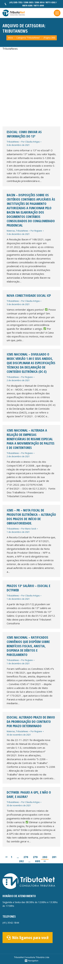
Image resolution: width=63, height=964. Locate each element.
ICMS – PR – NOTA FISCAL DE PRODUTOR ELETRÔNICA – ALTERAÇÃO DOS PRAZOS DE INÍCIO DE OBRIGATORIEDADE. (31, 516)
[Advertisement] (31, 88)
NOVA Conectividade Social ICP (29, 295)
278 (26, 857)
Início (10, 37)
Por (30, 141)
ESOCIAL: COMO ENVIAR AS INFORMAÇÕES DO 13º (24, 134)
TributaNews (13, 141)
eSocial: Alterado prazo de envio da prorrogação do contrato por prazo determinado (31, 721)
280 (44, 857)
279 (35, 857)
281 (54, 857)
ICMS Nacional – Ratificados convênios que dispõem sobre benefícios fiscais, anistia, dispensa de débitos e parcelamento (28, 646)
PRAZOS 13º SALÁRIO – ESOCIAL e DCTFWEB (28, 588)
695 (37, 861)
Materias (11, 230)
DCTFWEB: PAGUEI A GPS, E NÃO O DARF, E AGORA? (29, 794)
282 (21, 861)
